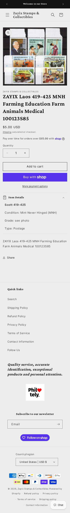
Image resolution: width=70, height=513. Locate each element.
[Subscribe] (58, 424)
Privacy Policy (16, 324)
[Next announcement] (63, 4)
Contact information (37, 505)
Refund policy (31, 493)
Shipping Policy (17, 307)
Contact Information (20, 341)
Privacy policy (50, 493)
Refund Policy (16, 316)
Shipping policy (48, 499)
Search (12, 299)
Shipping (7, 132)
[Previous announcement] (7, 4)
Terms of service (26, 499)
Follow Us (13, 350)
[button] (7, 15)
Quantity (8, 145)
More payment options (35, 186)
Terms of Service (18, 333)
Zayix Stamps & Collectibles (33, 488)
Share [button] (11, 257)
